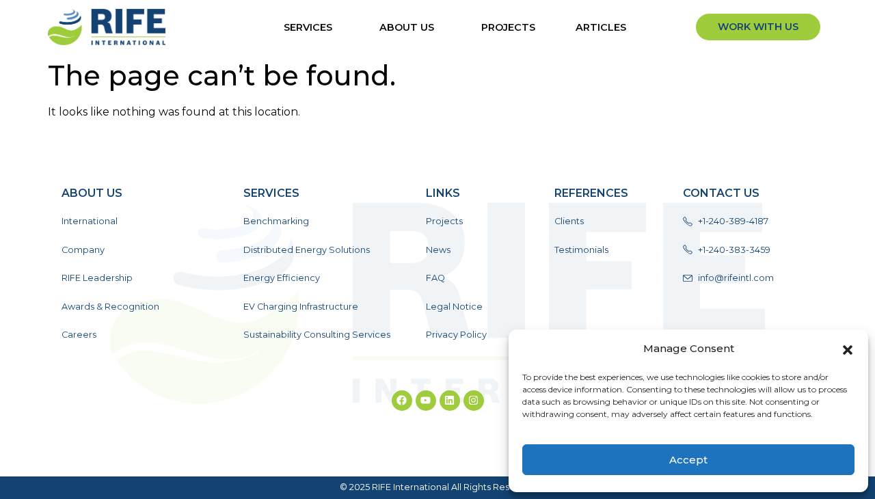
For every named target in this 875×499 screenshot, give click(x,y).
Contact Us (721, 193)
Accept (688, 459)
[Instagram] (473, 400)
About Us (406, 27)
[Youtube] (426, 400)
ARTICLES (601, 27)
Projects (508, 27)
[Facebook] (402, 400)
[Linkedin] (450, 400)
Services (308, 27)
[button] (847, 348)
